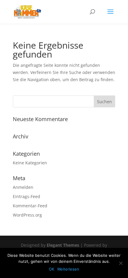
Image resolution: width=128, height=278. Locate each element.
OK (51, 269)
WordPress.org (27, 215)
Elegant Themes (63, 245)
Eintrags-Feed (26, 196)
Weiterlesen (68, 269)
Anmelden (23, 187)
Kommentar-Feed (30, 205)
